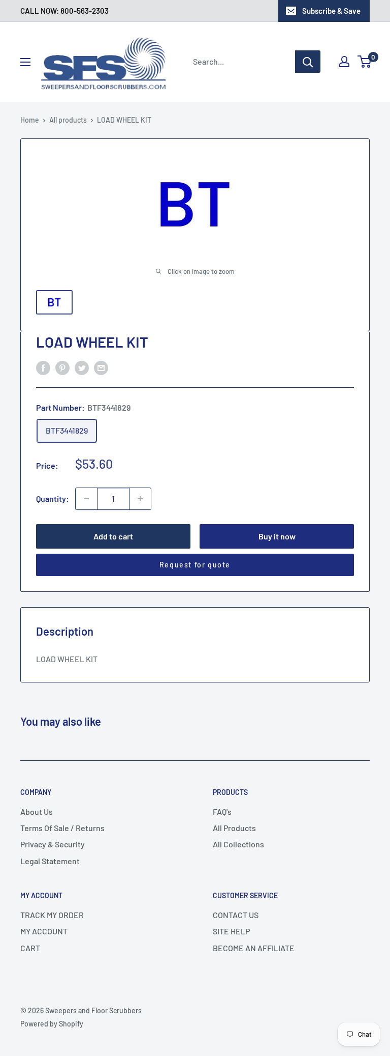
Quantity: (52, 498)
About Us (36, 811)
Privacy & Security (52, 844)
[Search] (307, 61)
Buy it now (277, 536)
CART (30, 948)
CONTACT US (235, 915)
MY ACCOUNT (44, 931)
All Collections (238, 844)
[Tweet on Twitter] (82, 367)
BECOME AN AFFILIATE (254, 948)
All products (68, 120)
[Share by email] (101, 367)
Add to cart (113, 536)
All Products (234, 828)
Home (29, 120)
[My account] (344, 61)
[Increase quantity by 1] (140, 498)
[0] (365, 61)
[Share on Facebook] (43, 367)
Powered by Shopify (51, 1023)
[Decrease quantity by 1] (86, 498)
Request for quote (195, 564)
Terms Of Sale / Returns (62, 828)
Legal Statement (50, 861)
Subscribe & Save (331, 10)
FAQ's (222, 811)
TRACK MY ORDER (52, 915)
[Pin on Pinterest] (62, 367)
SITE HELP (231, 931)
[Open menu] (25, 62)
